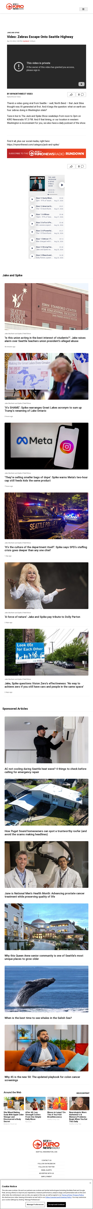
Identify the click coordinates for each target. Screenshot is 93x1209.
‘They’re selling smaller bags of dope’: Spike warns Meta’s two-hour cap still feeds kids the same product (46, 479)
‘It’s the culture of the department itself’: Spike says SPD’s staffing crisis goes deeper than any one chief (46, 549)
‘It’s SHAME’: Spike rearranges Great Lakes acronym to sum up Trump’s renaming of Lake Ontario (43, 409)
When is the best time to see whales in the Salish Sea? (38, 1017)
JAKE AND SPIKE (13, 32)
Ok (90, 1183)
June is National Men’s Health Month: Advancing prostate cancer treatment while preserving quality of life (45, 895)
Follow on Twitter (46, 1167)
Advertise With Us (46, 1173)
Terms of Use (67, 1195)
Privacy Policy (78, 1195)
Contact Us (46, 1160)
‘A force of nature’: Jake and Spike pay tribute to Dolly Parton (42, 616)
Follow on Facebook (46, 1163)
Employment (46, 1176)
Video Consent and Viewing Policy (58, 1197)
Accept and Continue (56, 1204)
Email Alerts (46, 1170)
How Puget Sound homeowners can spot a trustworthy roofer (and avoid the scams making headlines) (46, 833)
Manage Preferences (35, 1204)
